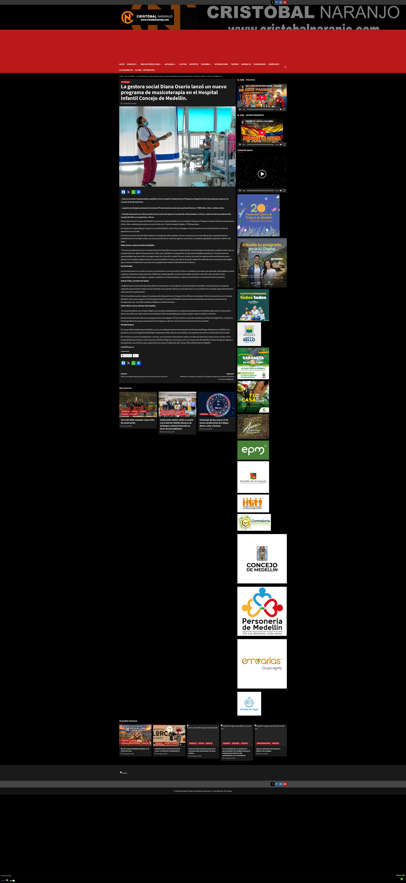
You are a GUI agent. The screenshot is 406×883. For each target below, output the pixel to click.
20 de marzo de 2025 (206, 429)
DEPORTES (193, 64)
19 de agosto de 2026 (161, 754)
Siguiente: (207, 376)
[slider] (260, 190)
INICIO (121, 64)
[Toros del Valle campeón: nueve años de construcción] (138, 404)
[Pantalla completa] (284, 109)
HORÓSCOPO (273, 64)
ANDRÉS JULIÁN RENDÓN (168, 411)
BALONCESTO (125, 411)
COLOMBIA (205, 64)
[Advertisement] (203, 45)
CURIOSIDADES (259, 64)
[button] (285, 67)
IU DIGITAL (244, 743)
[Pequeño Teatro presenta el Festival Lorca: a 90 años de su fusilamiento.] (169, 735)
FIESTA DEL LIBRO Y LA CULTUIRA (131, 743)
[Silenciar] (281, 109)
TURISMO (235, 64)
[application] (262, 97)
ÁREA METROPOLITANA (150, 64)
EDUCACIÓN (235, 743)
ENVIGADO (275, 743)
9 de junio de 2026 (127, 426)
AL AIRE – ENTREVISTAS (145, 70)
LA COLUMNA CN (126, 70)
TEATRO (174, 743)
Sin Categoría (125, 82)
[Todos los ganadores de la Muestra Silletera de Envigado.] (271, 735)
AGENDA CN (246, 64)
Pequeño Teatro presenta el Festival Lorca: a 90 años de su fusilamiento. (167, 750)
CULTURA (183, 64)
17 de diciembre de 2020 (129, 103)
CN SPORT (134, 411)
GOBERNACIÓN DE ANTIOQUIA (169, 414)
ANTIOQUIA (169, 64)
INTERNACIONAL (221, 64)
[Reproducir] (240, 109)
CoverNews (216, 791)
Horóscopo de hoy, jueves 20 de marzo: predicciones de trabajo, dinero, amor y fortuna (214, 422)
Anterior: (144, 375)
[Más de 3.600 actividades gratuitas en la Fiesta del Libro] (135, 735)
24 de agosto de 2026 (128, 754)
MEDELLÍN (131, 64)
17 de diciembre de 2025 (168, 432)
